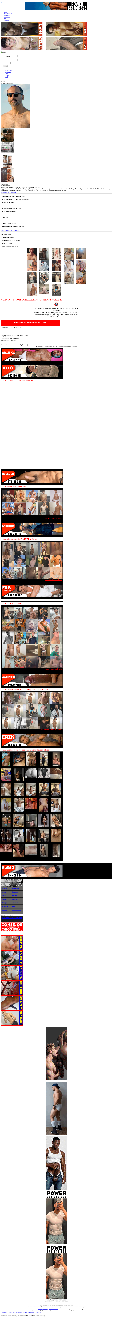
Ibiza (13, 906)
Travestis (56, 1300)
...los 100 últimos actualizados (53, 580)
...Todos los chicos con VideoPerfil (52, 518)
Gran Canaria (16, 910)
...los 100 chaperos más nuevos (54, 669)
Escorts (39, 1309)
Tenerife (4, 910)
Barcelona (15, 888)
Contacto (38, 1312)
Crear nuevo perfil (7, 75)
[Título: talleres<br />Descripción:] (7, 181)
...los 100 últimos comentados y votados (51, 729)
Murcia (14, 899)
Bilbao (4, 892)
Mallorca (15, 903)
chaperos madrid (54, 1299)
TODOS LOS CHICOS (12, 917)
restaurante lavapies (49, 1301)
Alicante (14, 895)
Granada (5, 906)
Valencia (4, 895)
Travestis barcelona (62, 1300)
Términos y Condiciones (15, 1312)
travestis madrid (50, 1300)
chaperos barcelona (63, 1299)
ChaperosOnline (64, 1301)
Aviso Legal (4, 1312)
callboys (46, 1309)
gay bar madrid (57, 1301)
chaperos (48, 1299)
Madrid (4, 888)
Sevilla (4, 899)
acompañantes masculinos (53, 1309)
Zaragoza (15, 892)
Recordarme (6, 63)
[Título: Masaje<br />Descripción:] (7, 152)
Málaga (4, 903)
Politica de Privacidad (29, 1312)
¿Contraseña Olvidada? (8, 71)
